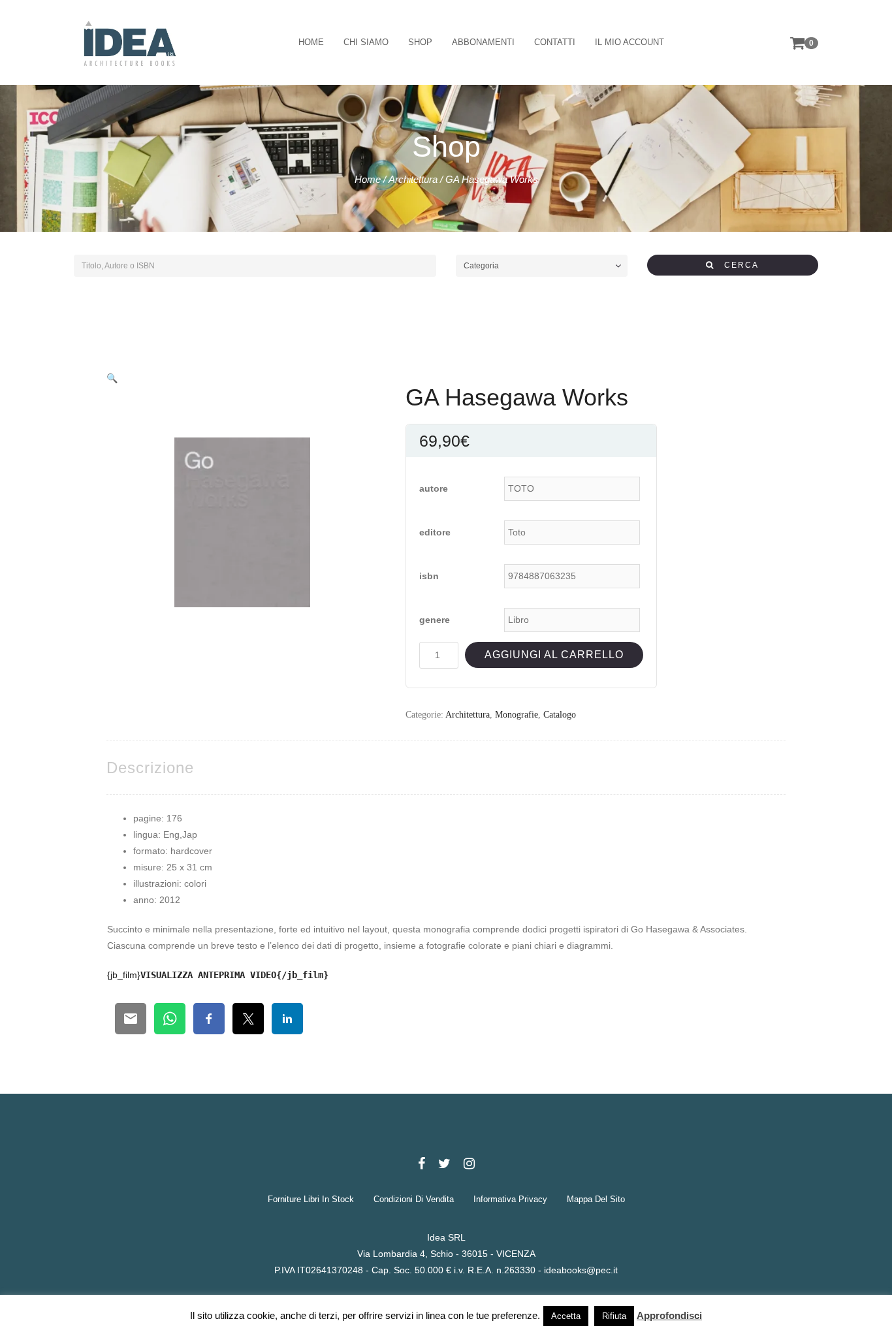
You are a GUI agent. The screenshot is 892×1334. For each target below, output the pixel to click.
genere (434, 619)
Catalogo (559, 715)
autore (433, 488)
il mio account (629, 42)
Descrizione (150, 767)
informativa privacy (510, 1199)
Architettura (413, 179)
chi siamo (366, 42)
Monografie (516, 715)
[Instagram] (469, 1163)
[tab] (150, 767)
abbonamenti (483, 42)
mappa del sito (596, 1199)
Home (368, 179)
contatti (554, 42)
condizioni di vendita (414, 1199)
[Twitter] (444, 1163)
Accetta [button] (566, 1316)
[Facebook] (421, 1163)
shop (420, 42)
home (311, 42)
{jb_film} (217, 975)
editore (435, 532)
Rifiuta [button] (614, 1316)
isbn (429, 576)
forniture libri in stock (311, 1199)
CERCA (736, 265)
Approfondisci (669, 1315)
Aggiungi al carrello (554, 654)
